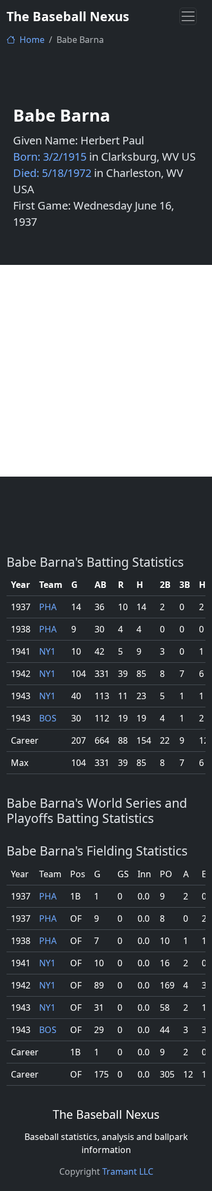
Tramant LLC (127, 1171)
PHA (48, 607)
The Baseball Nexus (68, 16)
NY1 (47, 651)
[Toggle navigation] (188, 16)
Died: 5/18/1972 (52, 173)
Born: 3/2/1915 (49, 156)
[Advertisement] (106, 371)
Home (31, 40)
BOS (48, 718)
